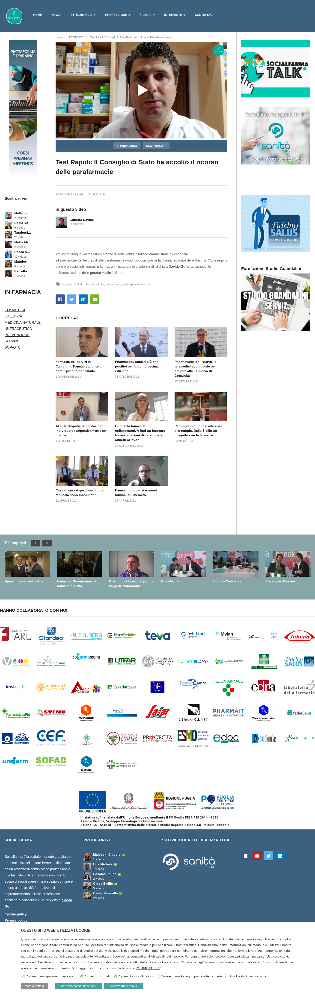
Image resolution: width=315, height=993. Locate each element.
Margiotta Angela (23, 261)
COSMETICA (15, 310)
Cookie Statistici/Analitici (135, 976)
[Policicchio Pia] (87, 876)
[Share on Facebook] (60, 299)
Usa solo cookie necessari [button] (78, 986)
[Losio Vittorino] (8, 225)
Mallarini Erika (23, 213)
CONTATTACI (204, 15)
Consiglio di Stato (72, 284)
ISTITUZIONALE (81, 15)
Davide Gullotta (94, 284)
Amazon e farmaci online (24, 581)
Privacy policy (16, 920)
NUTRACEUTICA (18, 329)
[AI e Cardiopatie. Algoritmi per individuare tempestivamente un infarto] (82, 406)
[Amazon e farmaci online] (27, 564)
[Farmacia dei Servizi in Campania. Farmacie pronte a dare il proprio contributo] (82, 342)
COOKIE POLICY (148, 968)
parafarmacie (114, 284)
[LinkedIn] (280, 855)
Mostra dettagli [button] (35, 986)
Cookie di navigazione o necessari (50, 976)
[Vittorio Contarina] (236, 564)
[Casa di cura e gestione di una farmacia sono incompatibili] (82, 470)
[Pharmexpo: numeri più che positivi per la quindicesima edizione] (141, 342)
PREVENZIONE (17, 335)
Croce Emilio (103, 883)
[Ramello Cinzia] (8, 273)
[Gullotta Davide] (61, 222)
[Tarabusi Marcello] (8, 234)
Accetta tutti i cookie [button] (124, 986)
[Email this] (94, 299)
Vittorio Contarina (227, 581)
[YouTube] (257, 855)
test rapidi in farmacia (137, 284)
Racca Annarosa (23, 252)
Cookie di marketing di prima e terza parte (191, 976)
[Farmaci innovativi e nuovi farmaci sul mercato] (141, 470)
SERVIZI (11, 341)
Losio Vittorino (23, 223)
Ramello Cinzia (23, 271)
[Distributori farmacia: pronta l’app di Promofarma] (131, 564)
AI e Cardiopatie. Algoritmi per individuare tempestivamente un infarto (81, 430)
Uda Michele (103, 864)
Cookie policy (16, 914)
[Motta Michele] (8, 244)
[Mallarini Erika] (8, 215)
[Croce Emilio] (87, 886)
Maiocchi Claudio (107, 854)
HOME (37, 15)
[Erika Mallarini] (183, 564)
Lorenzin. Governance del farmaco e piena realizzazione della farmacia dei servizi (78, 583)
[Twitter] (268, 855)
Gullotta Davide (81, 220)
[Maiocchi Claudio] (87, 857)
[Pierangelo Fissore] (288, 564)
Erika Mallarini (172, 581)
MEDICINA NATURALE (23, 322)
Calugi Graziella (105, 893)
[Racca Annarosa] (8, 254)
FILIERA (146, 15)
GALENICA (13, 316)
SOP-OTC (13, 347)
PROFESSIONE (116, 15)
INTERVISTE (173, 15)
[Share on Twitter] (71, 299)
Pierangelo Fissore (280, 581)
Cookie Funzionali (96, 976)
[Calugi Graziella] (87, 895)
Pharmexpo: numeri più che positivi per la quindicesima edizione (137, 366)
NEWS (55, 15)
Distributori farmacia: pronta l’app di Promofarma (131, 583)
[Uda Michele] (87, 866)
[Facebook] (245, 855)
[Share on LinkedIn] (83, 299)
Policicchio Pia (104, 874)
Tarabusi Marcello (23, 232)
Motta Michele (23, 242)
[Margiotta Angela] (8, 263)
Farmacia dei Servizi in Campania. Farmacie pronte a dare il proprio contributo (78, 366)
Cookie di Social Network (248, 976)
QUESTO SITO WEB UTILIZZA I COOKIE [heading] (55, 930)
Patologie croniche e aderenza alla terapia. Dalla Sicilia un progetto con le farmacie (198, 430)
